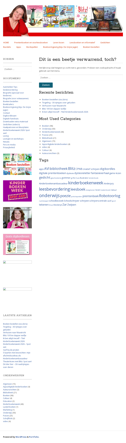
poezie (65, 195)
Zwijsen (71, 204)
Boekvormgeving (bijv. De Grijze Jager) (60, 47)
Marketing (7, 410)
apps (41, 169)
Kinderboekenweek (51, 132)
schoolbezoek (56, 200)
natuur (114, 190)
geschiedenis (56, 178)
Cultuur (45, 150)
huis (77, 178)
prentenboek (91, 196)
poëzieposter (76, 196)
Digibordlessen (9, 115)
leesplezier (90, 190)
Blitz (71, 168)
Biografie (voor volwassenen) (15, 98)
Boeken (45, 126)
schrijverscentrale (98, 200)
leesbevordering (54, 189)
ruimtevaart (44, 201)
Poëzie (45, 135)
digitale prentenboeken (52, 173)
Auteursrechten (49, 153)
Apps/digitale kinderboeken (54, 144)
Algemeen (46, 141)
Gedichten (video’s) (11, 124)
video (44, 147)
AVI (46, 168)
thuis (51, 205)
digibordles (107, 169)
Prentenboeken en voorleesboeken (31, 42)
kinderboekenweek (85, 183)
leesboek (78, 189)
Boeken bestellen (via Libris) (54, 99)
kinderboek (93, 178)
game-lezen (115, 173)
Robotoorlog (109, 195)
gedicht (44, 177)
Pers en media (9, 144)
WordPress (21, 436)
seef (109, 201)
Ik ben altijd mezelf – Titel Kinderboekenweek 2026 (65, 112)
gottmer (66, 177)
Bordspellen (32, 47)
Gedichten (105, 42)
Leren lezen (58, 42)
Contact (6, 113)
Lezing (6, 136)
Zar (64, 204)
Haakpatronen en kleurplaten (16, 127)
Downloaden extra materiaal (15, 121)
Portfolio (34, 436)
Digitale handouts (10, 118)
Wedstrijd (57, 205)
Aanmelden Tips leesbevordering (10, 88)
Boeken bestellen (91, 47)
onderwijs (49, 195)
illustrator (84, 178)
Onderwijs (46, 128)
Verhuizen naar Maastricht (54, 105)
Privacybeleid (9, 147)
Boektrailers (8, 104)
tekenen (44, 204)
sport (114, 201)
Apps (18, 47)
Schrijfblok (7, 418)
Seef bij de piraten (11, 350)
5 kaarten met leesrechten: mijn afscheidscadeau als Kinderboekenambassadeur (16, 355)
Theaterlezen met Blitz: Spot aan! (17, 361)
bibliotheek (59, 168)
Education (7, 401)
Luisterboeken (9, 407)
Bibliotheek (47, 138)
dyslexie (70, 173)
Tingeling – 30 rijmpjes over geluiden (58, 102)
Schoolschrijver (71, 200)
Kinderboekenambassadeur (53, 183)
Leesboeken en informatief (82, 42)
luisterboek (105, 190)
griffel (73, 178)
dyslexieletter (82, 173)
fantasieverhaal (100, 173)
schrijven (84, 200)
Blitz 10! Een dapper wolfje (54, 108)
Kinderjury (109, 183)
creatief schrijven (91, 169)
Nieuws (6, 141)
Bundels (7, 47)
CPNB (79, 169)
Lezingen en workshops (13, 139)
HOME (6, 42)
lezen (97, 190)
